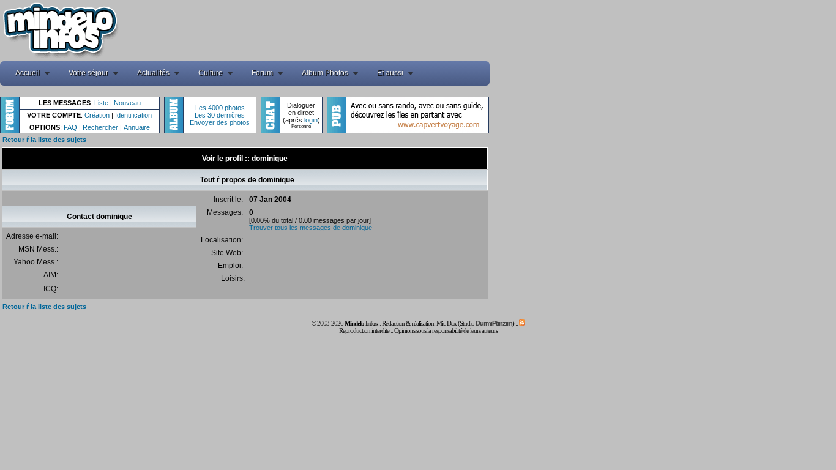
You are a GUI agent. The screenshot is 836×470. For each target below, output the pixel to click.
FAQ (70, 127)
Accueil (27, 73)
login (311, 120)
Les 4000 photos (220, 107)
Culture (210, 73)
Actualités (153, 73)
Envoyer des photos (220, 122)
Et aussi (390, 73)
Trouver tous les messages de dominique (310, 227)
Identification (133, 115)
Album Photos (325, 73)
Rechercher (100, 127)
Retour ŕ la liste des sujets (44, 139)
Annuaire (137, 127)
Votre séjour (88, 73)
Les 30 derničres (220, 115)
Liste (101, 102)
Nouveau (127, 102)
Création (97, 115)
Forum (262, 73)
